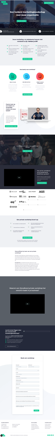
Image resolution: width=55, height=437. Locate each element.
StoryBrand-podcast (34, 425)
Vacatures (32, 429)
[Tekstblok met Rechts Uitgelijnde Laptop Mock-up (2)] (37, 331)
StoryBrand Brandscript (35, 426)
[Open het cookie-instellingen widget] (1, 435)
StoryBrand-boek (34, 424)
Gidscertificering (47, 425)
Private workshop (47, 424)
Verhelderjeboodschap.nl (35, 428)
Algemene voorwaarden (16, 424)
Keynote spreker (47, 428)
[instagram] (49, 435)
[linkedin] (51, 435)
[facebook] (48, 435)
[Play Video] (19, 177)
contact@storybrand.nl (5, 428)
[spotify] (53, 435)
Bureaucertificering (48, 426)
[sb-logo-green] (3, 434)
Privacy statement (15, 425)
